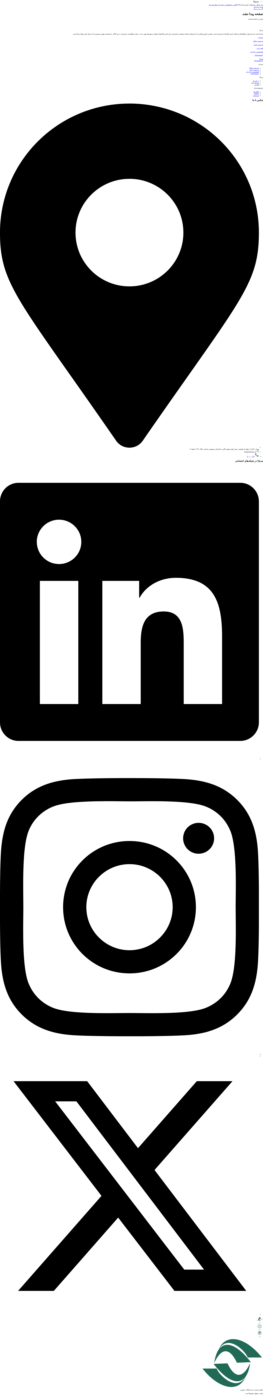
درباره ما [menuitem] (219, 5)
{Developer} (259, 55)
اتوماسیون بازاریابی (256, 52)
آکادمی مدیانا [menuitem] (233, 5)
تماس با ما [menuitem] (225, 5)
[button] (131, 38)
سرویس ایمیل (258, 45)
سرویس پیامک (258, 41)
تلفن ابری (260, 48)
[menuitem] (259, 5)
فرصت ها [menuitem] (212, 5)
